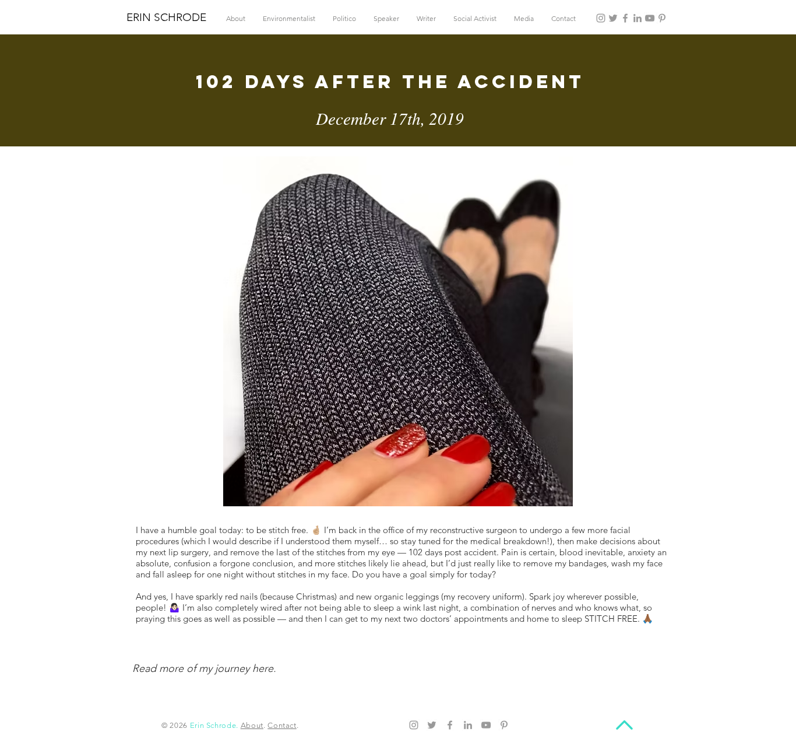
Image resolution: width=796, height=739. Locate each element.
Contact (282, 725)
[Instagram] (601, 18)
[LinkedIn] (637, 18)
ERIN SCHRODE (166, 17)
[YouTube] (650, 18)
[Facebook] (625, 18)
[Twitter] (613, 18)
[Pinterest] (662, 18)
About (252, 725)
